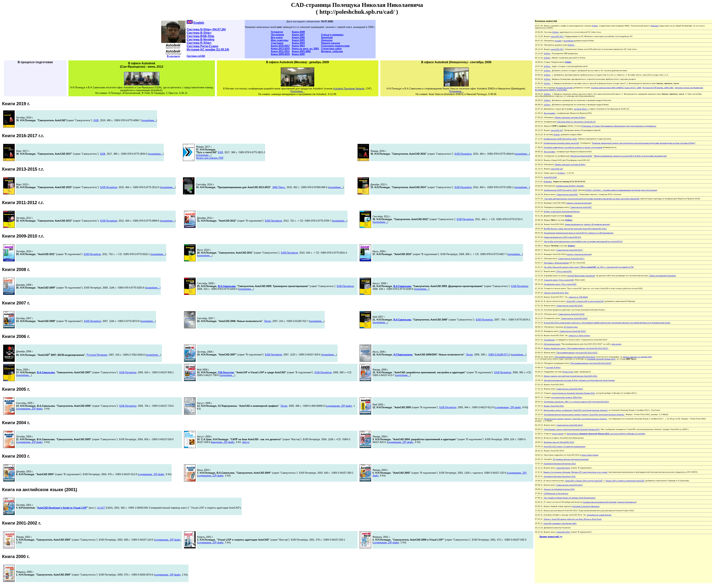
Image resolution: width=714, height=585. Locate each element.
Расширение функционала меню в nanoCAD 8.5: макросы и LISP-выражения (578, 233)
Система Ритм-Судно (202, 46)
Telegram (655, 26)
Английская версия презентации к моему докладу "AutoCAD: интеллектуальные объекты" (584, 414)
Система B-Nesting (200, 39)
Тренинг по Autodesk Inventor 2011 (559, 489)
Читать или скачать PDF (209, 158)
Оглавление (549, 340)
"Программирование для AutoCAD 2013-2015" (577, 353)
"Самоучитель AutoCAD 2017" (569, 250)
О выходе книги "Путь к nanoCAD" (559, 280)
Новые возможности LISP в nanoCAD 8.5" (562, 237)
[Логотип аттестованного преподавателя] (173, 47)
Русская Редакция (97, 355)
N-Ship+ (555, 32)
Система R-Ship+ (199, 42)
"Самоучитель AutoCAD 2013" (569, 425)
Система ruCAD (196, 56)
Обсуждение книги (552, 344)
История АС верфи (564, 88)
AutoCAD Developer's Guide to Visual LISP (62, 507)
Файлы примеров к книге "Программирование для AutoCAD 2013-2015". (576, 348)
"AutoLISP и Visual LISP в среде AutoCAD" (585, 301)
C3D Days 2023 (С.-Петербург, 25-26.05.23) (576, 122)
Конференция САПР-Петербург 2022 (560, 139)
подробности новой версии (599, 515)
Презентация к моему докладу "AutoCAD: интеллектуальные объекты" (575, 419)
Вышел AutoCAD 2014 (554, 406)
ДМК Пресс (278, 187)
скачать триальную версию (579, 203)
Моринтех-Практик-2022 (581, 156)
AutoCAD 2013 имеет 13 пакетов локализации (564, 446)
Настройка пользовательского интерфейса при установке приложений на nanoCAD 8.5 (583, 241)
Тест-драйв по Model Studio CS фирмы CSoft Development (569, 498)
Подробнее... (297, 91)
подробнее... (149, 120)
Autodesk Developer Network (348, 88)
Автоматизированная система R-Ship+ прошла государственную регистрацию (579, 380)
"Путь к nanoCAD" (564, 271)
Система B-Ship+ (199, 32)
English (198, 22)
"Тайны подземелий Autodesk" (662, 276)
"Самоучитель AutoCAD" (567, 194)
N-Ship (595, 26)
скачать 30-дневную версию (596, 224)
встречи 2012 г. (581, 109)
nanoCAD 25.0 (557, 49)
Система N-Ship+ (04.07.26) (206, 29)
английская (569, 41)
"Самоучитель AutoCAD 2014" (569, 389)
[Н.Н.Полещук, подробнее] (173, 41)
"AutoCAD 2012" (563, 468)
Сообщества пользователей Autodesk (600, 502)
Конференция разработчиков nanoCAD (561, 143)
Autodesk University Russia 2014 (601, 359)
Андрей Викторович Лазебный (581, 276)
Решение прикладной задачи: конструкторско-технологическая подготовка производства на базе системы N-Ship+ (643, 143)
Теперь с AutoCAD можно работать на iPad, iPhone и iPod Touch (573, 519)
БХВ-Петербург (463, 153)
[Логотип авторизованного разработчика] (173, 53)
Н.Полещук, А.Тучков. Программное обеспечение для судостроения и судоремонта (618, 126)
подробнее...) (153, 287)
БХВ (96, 120)
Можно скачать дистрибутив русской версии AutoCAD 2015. (571, 376)
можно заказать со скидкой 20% (637, 357)
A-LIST (101, 507)
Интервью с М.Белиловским (556, 263)
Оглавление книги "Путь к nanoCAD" (560, 284)
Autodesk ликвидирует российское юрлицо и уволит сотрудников (573, 147)
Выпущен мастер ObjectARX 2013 (559, 442)
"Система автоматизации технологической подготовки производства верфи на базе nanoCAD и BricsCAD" (592, 199)
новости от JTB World (578, 297)
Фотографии (549, 113)
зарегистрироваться (627, 502)
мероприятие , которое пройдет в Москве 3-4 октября (606, 434)
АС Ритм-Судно (571, 327)
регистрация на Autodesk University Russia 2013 (573, 393)
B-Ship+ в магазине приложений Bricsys (562, 211)
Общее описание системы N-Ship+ (570, 117)
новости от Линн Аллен (579, 335)
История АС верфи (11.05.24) (208, 49)
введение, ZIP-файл (223, 442)
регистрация (557, 434)
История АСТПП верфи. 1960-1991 (658, 88)
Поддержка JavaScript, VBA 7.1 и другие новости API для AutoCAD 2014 (576, 402)
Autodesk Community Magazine (585, 506)
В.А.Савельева (227, 286)
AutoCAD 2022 (550, 177)
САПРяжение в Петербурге (556, 493)
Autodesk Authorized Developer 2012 (560, 463)
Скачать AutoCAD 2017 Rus (556, 293)
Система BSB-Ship (200, 36)
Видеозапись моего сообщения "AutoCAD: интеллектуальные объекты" (576, 410)
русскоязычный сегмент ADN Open (566, 397)
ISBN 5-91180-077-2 (499, 354)
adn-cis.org (616, 344)
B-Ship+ (561, 173)
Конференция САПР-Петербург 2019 (560, 190)
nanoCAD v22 (557, 169)
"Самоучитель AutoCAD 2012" (569, 485)
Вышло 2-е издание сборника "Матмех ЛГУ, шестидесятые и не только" (575, 472)
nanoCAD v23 (557, 130)
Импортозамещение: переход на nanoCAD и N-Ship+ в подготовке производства (630, 156)
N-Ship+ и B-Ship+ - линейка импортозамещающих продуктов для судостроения (621, 190)
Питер (267, 321)
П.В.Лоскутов (226, 372)
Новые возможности (574, 224)
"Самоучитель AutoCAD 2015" (572, 331)
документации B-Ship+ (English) (570, 186)
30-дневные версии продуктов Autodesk (570, 459)
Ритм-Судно (568, 372)
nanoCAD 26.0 (557, 36)
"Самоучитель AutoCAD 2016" (569, 305)
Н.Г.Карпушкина (402, 354)
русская (558, 41)
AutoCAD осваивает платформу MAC (560, 523)
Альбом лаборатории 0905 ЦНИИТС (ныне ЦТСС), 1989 (616, 88)
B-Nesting (548, 182)
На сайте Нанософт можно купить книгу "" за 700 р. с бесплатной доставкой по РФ (588, 267)
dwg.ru (245, 442)
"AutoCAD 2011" (563, 532)
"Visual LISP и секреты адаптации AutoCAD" (625, 481)
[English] (190, 22)
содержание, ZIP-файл (30, 408)
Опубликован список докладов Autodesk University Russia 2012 (572, 429)
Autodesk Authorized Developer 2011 (560, 476)
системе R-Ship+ (553, 367)
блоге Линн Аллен (590, 455)
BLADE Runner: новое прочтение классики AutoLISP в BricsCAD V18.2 (575, 229)
